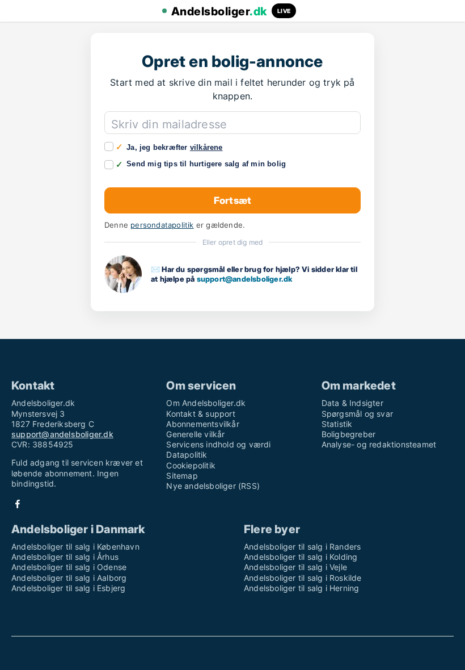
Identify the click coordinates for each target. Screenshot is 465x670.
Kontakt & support (200, 413)
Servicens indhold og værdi (218, 444)
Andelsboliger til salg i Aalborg (68, 578)
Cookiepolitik (190, 465)
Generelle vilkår (195, 434)
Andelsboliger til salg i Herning (301, 588)
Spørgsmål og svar (357, 413)
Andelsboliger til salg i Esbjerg (68, 588)
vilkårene (206, 147)
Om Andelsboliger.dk (206, 403)
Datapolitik (186, 454)
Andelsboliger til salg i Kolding (300, 557)
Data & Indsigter (352, 403)
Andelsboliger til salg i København (75, 546)
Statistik (337, 424)
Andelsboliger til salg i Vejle (295, 567)
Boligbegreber (349, 434)
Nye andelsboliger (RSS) (213, 486)
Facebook (17, 504)
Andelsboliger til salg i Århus (65, 557)
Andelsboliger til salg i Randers (302, 546)
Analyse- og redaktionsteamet (379, 444)
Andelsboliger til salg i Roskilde (303, 578)
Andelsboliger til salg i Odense (68, 567)
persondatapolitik (161, 225)
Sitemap (181, 475)
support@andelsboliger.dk (245, 278)
